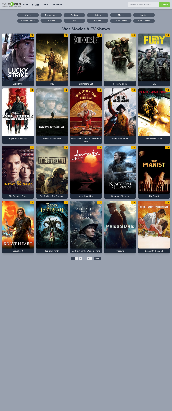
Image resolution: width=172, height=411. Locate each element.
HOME (26, 4)
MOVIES (46, 4)
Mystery (144, 15)
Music (120, 15)
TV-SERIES (57, 4)
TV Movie (51, 20)
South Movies (121, 20)
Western (97, 20)
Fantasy (74, 15)
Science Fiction (28, 20)
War (74, 20)
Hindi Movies (144, 20)
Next (97, 258)
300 (89, 258)
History (97, 15)
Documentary (51, 15)
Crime (28, 15)
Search (165, 4)
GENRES (35, 5)
